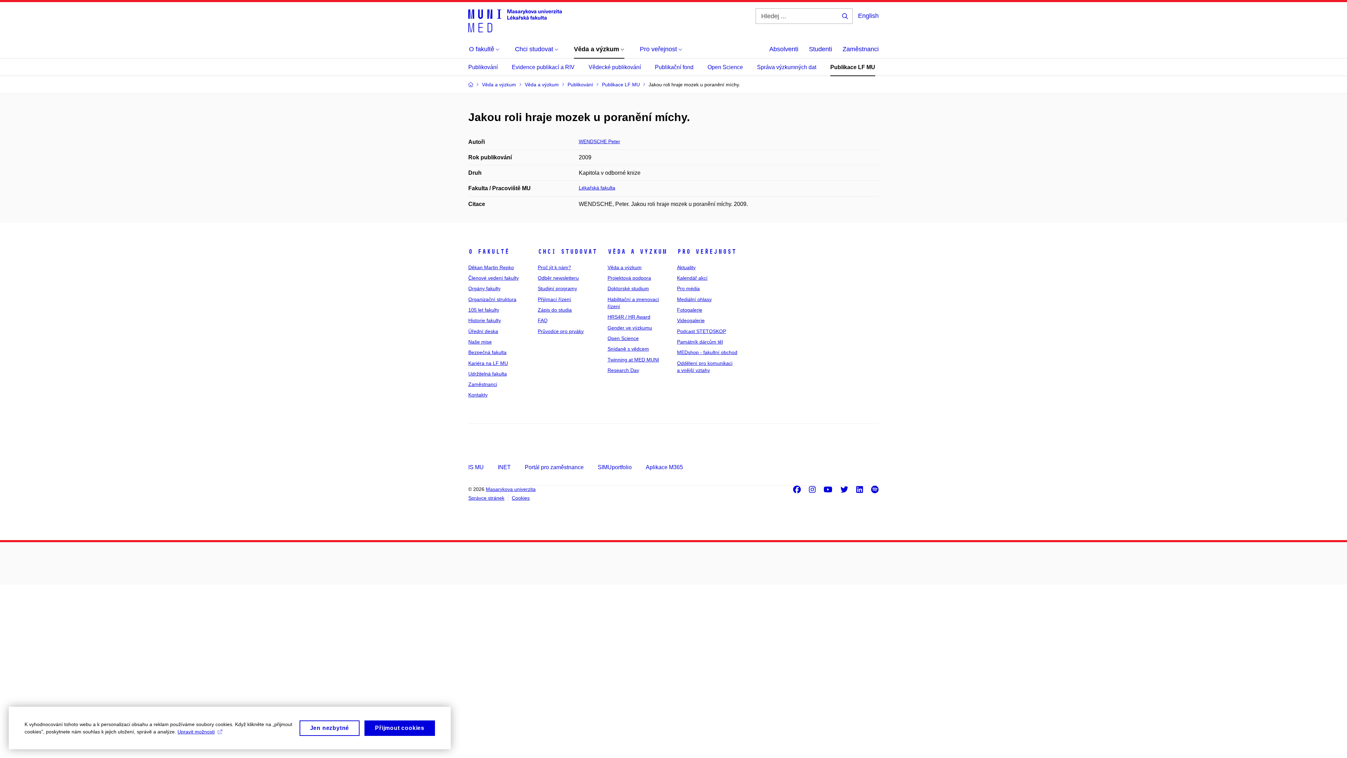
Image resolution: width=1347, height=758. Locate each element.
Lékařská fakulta (597, 188)
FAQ (543, 320)
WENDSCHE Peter (599, 141)
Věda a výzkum (637, 251)
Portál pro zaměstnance (554, 467)
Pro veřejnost (706, 251)
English (868, 15)
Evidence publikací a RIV (543, 67)
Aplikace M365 (664, 467)
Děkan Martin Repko (491, 267)
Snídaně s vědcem (628, 349)
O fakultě (488, 251)
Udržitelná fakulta (487, 374)
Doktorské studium (628, 288)
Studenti (820, 49)
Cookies (521, 498)
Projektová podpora (629, 278)
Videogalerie (691, 320)
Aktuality (686, 267)
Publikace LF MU (852, 67)
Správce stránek (486, 498)
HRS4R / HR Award (629, 317)
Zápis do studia (555, 310)
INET (504, 467)
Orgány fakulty (484, 288)
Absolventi (783, 49)
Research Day (623, 370)
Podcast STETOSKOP (701, 331)
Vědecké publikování (615, 67)
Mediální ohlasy (694, 299)
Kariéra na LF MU (488, 363)
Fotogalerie (689, 310)
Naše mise (480, 342)
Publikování (483, 67)
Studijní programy (557, 288)
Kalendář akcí (692, 278)
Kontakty (478, 395)
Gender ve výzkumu (630, 328)
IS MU (476, 467)
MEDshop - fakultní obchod (707, 352)
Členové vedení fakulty (493, 278)
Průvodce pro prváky (561, 331)
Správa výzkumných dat (786, 67)
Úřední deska (483, 331)
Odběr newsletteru (558, 278)
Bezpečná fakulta (487, 352)
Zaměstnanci (861, 49)
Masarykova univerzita (511, 489)
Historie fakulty (484, 320)
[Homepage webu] (515, 20)
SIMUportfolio (615, 467)
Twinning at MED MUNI (633, 360)
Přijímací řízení (554, 299)
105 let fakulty (483, 310)
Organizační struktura (492, 299)
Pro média (688, 288)
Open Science (725, 67)
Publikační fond (674, 67)
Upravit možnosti (196, 731)
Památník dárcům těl (700, 342)
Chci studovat (567, 251)
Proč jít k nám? (554, 267)
